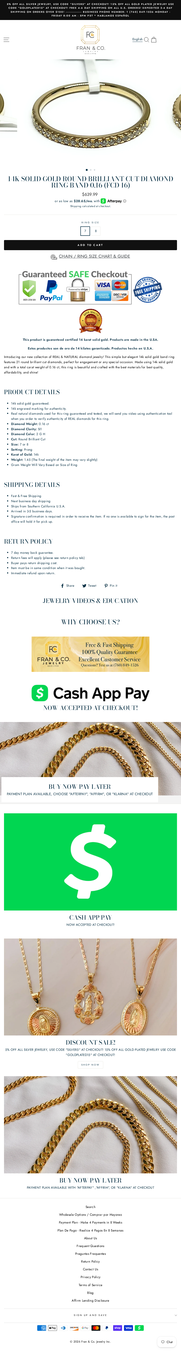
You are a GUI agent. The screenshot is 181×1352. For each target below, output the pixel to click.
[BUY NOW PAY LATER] (90, 1124)
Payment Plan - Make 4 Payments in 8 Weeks (90, 1222)
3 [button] (95, 170)
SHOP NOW (90, 1065)
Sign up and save (90, 1315)
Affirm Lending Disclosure (90, 1300)
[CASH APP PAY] (90, 862)
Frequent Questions (90, 1246)
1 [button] (87, 170)
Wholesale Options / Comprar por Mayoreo (90, 1214)
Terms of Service (90, 1285)
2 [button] (91, 170)
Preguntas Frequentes (90, 1253)
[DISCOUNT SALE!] (90, 987)
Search (90, 1206)
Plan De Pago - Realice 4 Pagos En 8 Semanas (90, 1230)
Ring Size (91, 222)
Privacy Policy (91, 1277)
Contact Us (90, 1269)
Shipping (76, 206)
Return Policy (90, 1261)
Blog (90, 1292)
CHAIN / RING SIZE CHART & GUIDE (94, 256)
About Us (90, 1238)
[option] (90, 10)
